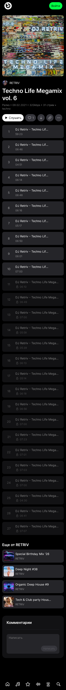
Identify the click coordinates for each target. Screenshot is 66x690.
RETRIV (15, 83)
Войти (55, 6)
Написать (49, 648)
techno (6, 108)
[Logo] (8, 5)
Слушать (15, 118)
